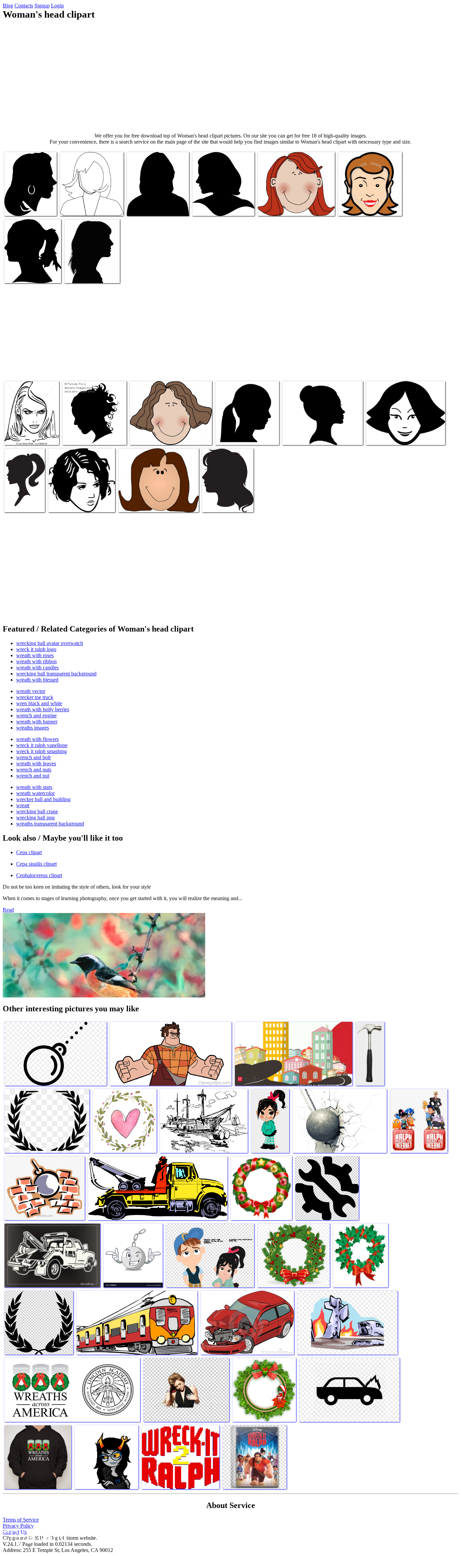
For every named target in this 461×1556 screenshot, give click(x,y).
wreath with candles (37, 667)
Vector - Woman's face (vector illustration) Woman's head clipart (27, 430)
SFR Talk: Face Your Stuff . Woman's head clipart (91, 271)
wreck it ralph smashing (41, 751)
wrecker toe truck (34, 697)
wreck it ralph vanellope (41, 745)
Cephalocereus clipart (39, 875)
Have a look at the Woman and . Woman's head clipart (80, 500)
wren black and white (39, 703)
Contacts (24, 5)
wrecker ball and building (43, 799)
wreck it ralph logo (36, 649)
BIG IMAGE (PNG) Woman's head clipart (26, 271)
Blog (8, 5)
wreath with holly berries (42, 709)
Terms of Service (21, 1520)
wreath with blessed (37, 680)
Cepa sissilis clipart (36, 864)
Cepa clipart (29, 852)
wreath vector (30, 691)
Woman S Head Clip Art (85, 206)
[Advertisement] (230, 76)
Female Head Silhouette (217, 206)
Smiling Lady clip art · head (147, 502)
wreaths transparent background (50, 823)
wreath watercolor (35, 793)
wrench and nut (32, 776)
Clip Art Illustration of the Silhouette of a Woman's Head (93, 433)
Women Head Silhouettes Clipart (315, 435)
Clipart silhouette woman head (158, 206)
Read (8, 910)
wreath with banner (36, 721)
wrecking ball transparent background (56, 673)
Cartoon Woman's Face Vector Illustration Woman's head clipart (368, 201)
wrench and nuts (33, 769)
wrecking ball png (35, 817)
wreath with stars (34, 787)
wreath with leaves (36, 763)
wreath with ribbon (36, 661)
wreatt (22, 805)
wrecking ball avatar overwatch (49, 643)
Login (57, 5)
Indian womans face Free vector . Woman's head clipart (291, 204)
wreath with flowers (37, 739)
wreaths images (32, 728)
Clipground (33, 1535)
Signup (42, 5)
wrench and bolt (33, 757)
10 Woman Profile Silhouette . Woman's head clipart (23, 494)
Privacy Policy (18, 1526)
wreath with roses (35, 655)
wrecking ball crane (37, 811)
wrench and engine (36, 715)
